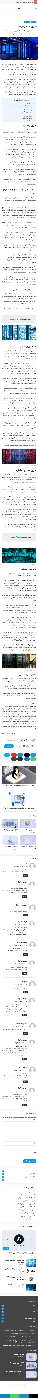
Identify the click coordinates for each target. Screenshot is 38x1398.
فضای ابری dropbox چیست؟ (27, 1210)
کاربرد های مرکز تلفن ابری (28, 1216)
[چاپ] (14, 759)
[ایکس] (27, 755)
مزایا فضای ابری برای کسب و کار (26, 1213)
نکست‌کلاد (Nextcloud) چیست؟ (26, 1207)
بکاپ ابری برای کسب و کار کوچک (24, 2)
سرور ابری (33, 398)
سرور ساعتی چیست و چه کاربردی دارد (22, 106)
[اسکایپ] (7, 755)
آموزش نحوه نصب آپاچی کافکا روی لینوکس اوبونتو (14, 1270)
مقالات (30, 18)
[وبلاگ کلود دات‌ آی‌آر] (19, 9)
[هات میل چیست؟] (28, 823)
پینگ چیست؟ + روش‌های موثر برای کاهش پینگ (14, 1261)
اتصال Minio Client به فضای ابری (28, 848)
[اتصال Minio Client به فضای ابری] (28, 840)
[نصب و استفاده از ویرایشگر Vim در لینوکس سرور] (31, 1279)
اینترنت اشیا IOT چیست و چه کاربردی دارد (12, 1330)
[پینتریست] (14, 755)
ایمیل (34, 1152)
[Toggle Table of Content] (32, 100)
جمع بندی (29, 120)
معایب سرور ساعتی (27, 118)
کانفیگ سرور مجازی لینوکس (10, 830)
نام (35, 1144)
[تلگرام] (27, 759)
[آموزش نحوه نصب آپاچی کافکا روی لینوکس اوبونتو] (31, 1271)
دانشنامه (27, 22)
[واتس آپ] (33, 759)
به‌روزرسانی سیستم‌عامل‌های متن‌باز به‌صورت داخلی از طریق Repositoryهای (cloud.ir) (20, 1341)
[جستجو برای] (2, 9)
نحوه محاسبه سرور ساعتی (25, 108)
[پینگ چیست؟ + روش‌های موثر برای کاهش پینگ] (31, 1263)
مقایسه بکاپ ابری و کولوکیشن (27, 1219)
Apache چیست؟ (16, 537)
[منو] (36, 9)
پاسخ (25, 876)
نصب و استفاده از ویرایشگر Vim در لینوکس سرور (14, 1278)
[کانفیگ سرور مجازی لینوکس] (10, 823)
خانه (34, 18)
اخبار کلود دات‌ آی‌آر (30, 1177)
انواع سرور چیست (15, 319)
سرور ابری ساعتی (28, 110)
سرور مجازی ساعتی (27, 112)
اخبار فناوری (32, 1174)
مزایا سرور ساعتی (27, 116)
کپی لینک (8, 746)
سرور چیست (29, 103)
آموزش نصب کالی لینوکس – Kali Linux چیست (18, 1337)
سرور (32, 740)
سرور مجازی (11, 740)
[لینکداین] (20, 755)
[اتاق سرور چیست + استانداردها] (31, 1287)
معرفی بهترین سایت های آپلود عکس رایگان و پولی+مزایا (17, 1345)
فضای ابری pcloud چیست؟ (10, 847)
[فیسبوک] (33, 755)
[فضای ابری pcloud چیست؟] (10, 840)
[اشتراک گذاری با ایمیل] (20, 759)
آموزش (33, 1309)
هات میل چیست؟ (31, 830)
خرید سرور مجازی (31, 514)
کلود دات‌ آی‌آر (30, 31)
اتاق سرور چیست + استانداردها (15, 1285)
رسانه (33, 1180)
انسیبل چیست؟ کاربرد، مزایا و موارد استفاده (21, 1253)
